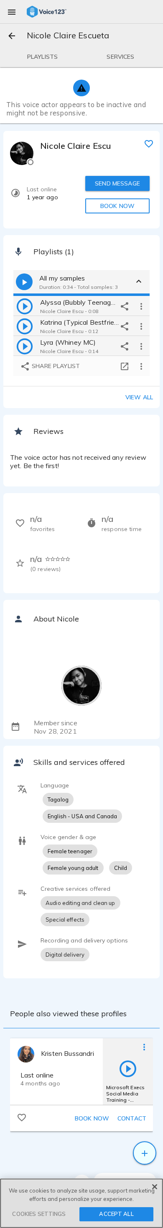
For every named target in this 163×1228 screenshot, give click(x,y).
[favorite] (148, 143)
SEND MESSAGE (117, 183)
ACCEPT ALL (116, 1213)
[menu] (11, 11)
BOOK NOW (117, 206)
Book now (92, 1118)
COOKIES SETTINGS (39, 1213)
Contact (131, 1118)
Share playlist (55, 366)
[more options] (141, 306)
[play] (24, 306)
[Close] (154, 1187)
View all (139, 397)
